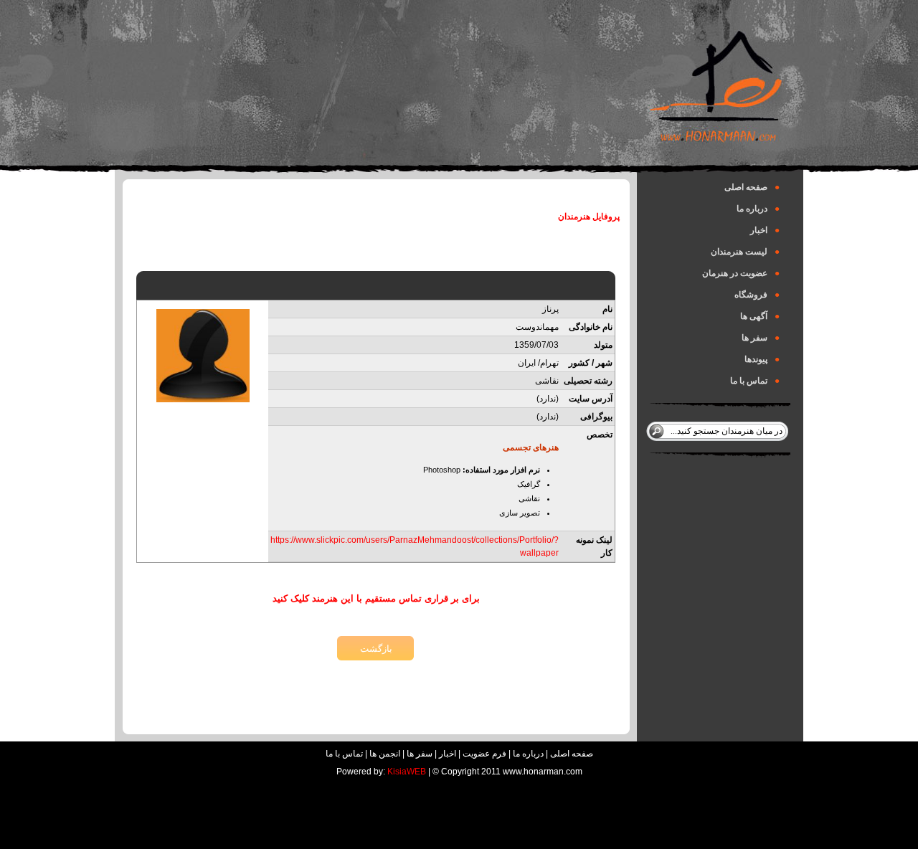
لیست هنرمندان (745, 252)
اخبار (765, 230)
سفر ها (761, 338)
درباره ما (758, 209)
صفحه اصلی (752, 187)
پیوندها (762, 359)
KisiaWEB (406, 772)
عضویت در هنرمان (741, 273)
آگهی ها (760, 316)
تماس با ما (755, 381)
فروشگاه (757, 295)
